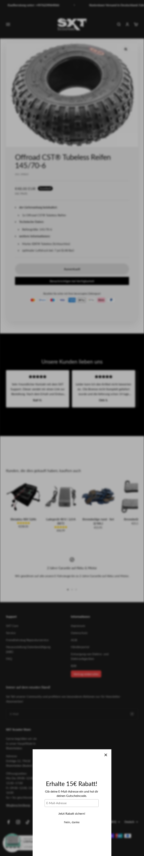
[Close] (105, 755)
